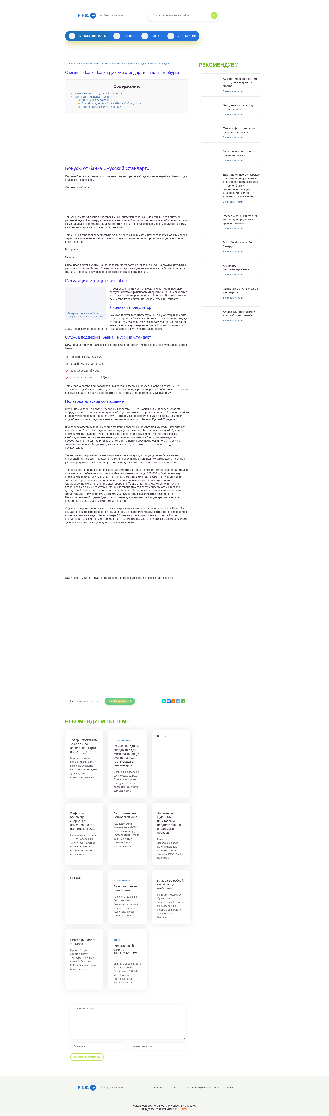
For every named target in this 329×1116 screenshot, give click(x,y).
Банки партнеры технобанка (125, 888)
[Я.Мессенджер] (164, 701)
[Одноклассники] (173, 701)
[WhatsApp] (183, 701)
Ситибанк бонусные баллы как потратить (241, 290)
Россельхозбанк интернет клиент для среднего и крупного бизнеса (240, 219)
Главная (158, 1087)
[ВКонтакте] (169, 701)
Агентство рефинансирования (236, 267)
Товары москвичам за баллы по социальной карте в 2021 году (85, 315)
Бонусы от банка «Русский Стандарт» (98, 93)
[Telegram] (178, 701)
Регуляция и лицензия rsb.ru (92, 96)
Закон (156, 35)
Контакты (174, 1087)
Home (72, 63)
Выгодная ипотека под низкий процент (238, 107)
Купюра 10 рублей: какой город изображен (170, 884)
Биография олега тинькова (82, 942)
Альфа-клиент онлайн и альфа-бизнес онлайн (239, 313)
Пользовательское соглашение (101, 106)
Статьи (229, 1087)
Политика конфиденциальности (202, 1087)
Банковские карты (93, 35)
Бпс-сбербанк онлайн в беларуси (238, 244)
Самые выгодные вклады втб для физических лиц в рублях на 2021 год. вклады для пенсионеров (126, 755)
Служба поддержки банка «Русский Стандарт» (111, 103)
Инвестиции (187, 35)
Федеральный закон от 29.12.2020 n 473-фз (126, 951)
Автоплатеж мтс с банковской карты (126, 815)
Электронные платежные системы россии (239, 153)
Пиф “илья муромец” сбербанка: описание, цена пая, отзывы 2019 (82, 821)
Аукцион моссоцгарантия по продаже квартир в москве (240, 82)
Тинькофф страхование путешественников (239, 130)
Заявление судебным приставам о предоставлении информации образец (169, 823)
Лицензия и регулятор (95, 100)
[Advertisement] (127, 141)
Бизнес (129, 35)
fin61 (86, 15)
